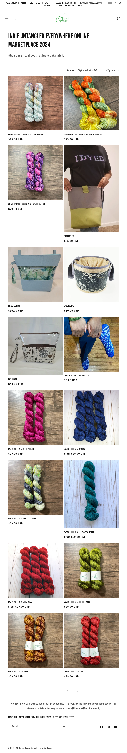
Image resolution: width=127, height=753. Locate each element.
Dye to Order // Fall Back (18, 671)
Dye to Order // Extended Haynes (77, 602)
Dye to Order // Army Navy (74, 449)
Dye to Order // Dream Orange (20, 602)
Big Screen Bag (14, 306)
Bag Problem (69, 236)
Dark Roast (12, 379)
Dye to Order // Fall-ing (73, 671)
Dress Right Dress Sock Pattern (77, 375)
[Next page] (77, 691)
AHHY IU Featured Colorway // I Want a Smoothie (83, 134)
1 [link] (50, 691)
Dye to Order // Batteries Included (22, 518)
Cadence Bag (69, 306)
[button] (7, 18)
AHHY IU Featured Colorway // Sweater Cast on (26, 204)
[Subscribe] (64, 726)
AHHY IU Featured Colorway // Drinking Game (25, 134)
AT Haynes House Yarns (26, 748)
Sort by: (71, 70)
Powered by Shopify (44, 748)
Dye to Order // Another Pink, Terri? (23, 449)
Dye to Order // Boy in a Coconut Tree (79, 532)
